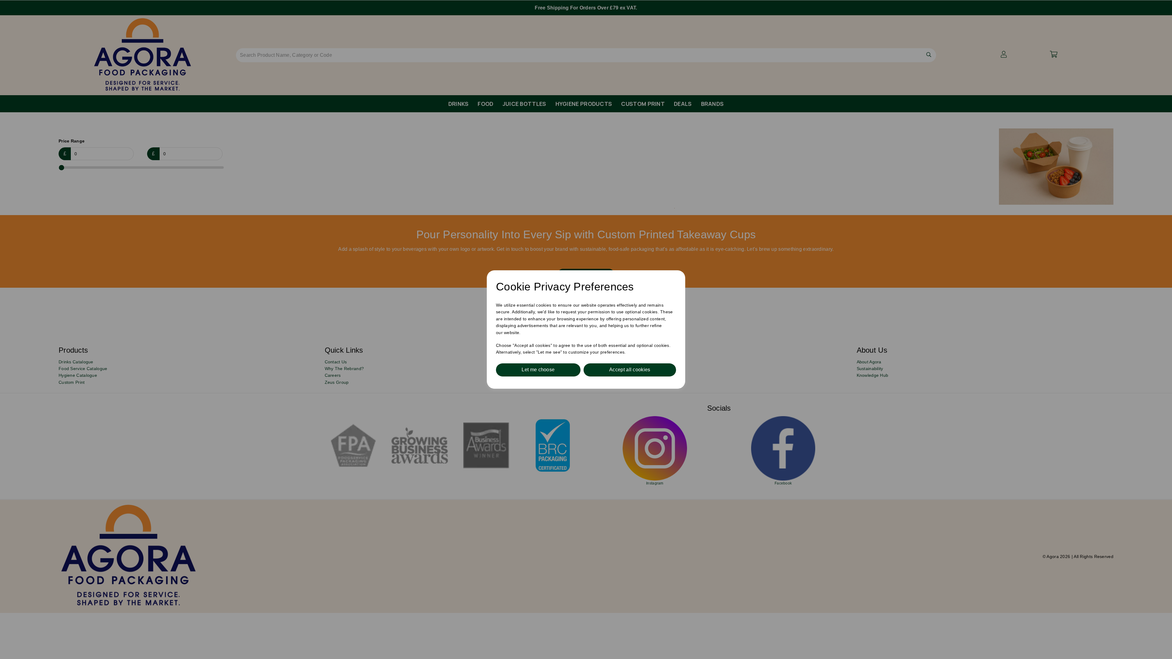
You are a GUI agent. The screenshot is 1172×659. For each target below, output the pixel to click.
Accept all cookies (629, 369)
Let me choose (538, 369)
